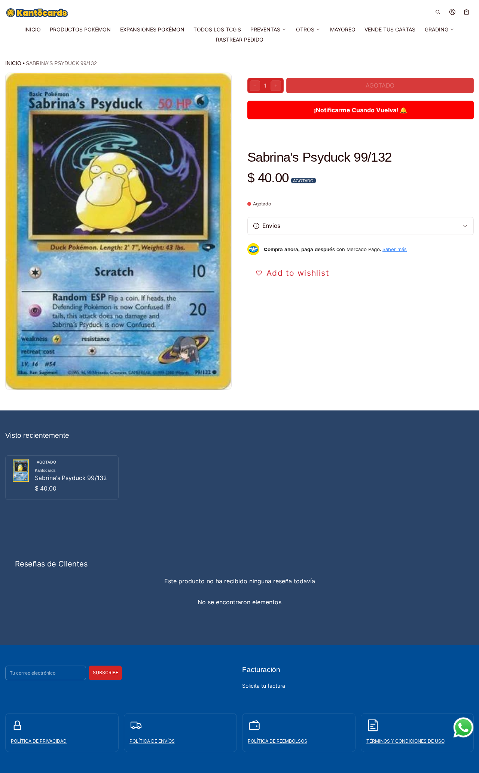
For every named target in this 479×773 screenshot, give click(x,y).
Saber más (394, 249)
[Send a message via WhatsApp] (463, 727)
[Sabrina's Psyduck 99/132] (62, 478)
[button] (438, 11)
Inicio (13, 63)
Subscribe (105, 672)
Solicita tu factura (263, 685)
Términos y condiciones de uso (405, 741)
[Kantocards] (37, 12)
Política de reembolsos (277, 741)
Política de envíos (152, 741)
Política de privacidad (39, 741)
